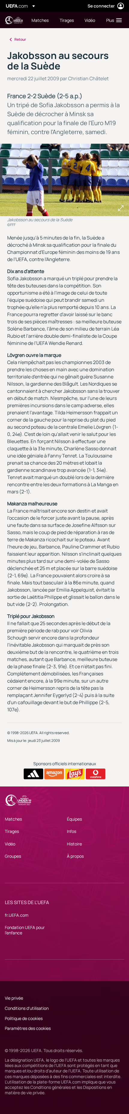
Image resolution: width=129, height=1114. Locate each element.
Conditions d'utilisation (27, 1008)
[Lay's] (75, 774)
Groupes (13, 856)
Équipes (74, 819)
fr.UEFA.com (16, 915)
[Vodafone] (95, 774)
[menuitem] (40, 20)
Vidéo (10, 844)
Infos (71, 831)
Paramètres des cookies (28, 1028)
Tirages (12, 831)
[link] (40, 20)
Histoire (74, 844)
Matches (13, 819)
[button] (112, 20)
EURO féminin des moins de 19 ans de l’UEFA (14, 20)
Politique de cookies (24, 1018)
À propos (75, 856)
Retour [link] (20, 39)
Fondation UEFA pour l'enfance (25, 930)
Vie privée (14, 998)
